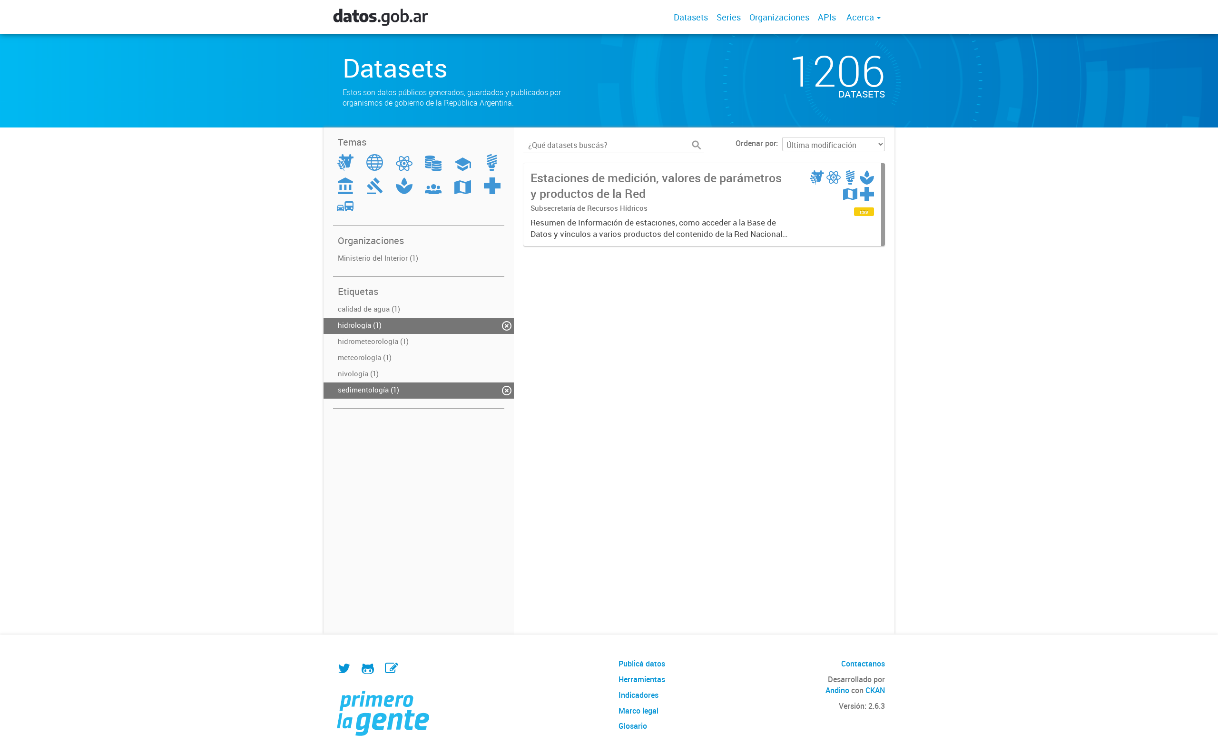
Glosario (633, 726)
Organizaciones (779, 17)
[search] (696, 145)
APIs (827, 17)
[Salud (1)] (492, 191)
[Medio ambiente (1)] (404, 191)
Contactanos (863, 663)
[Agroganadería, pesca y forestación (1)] (345, 168)
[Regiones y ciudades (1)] (462, 191)
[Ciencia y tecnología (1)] (404, 168)
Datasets (691, 17)
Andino (837, 690)
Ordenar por (756, 143)
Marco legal (638, 710)
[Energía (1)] (492, 168)
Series (729, 17)
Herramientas (642, 679)
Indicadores (638, 695)
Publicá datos (642, 663)
